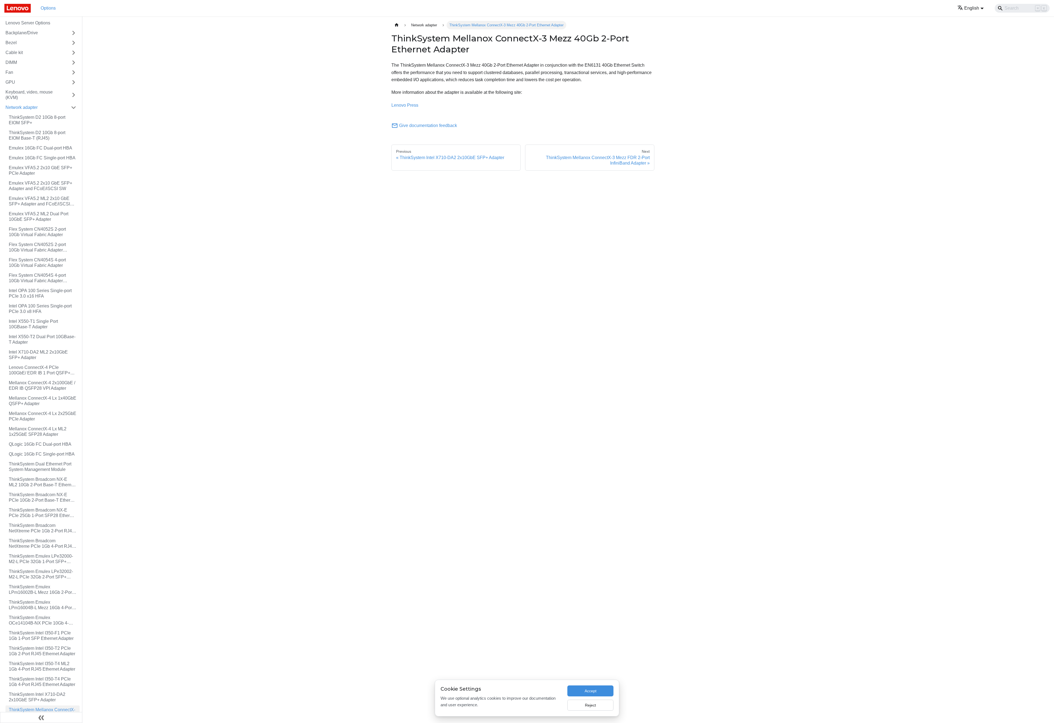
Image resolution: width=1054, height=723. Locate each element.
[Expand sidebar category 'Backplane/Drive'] (74, 33)
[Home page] (396, 25)
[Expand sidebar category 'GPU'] (74, 82)
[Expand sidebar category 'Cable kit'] (74, 52)
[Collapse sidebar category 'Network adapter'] (74, 107)
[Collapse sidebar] (41, 717)
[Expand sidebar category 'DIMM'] (74, 62)
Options (48, 8)
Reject (590, 705)
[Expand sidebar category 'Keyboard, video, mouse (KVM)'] (74, 95)
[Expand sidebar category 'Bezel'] (74, 42)
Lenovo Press (404, 105)
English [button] (971, 8)
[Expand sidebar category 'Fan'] (74, 72)
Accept (590, 691)
